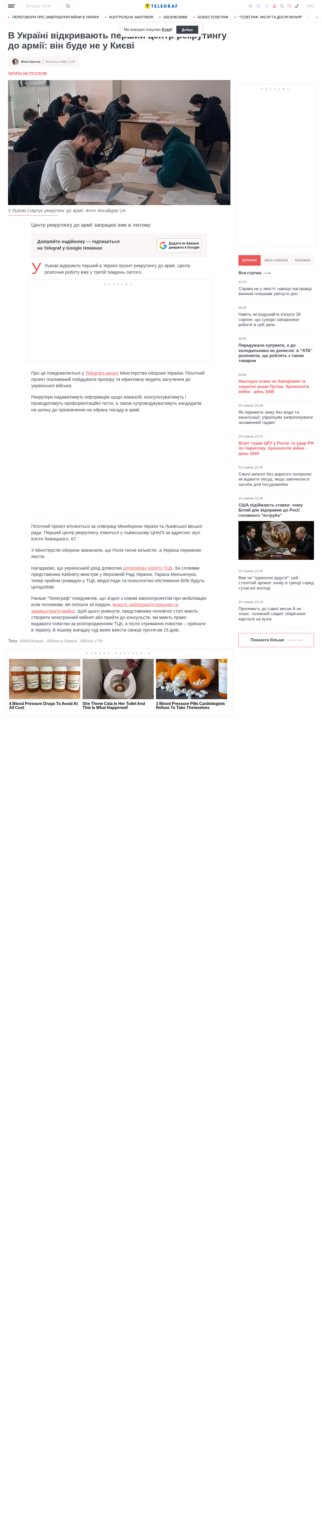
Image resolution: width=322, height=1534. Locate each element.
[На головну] (161, 6)
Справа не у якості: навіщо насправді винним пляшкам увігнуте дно (275, 291)
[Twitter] (282, 6)
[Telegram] (267, 6)
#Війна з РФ (91, 641)
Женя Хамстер (31, 61)
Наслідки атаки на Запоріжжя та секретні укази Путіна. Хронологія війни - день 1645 (273, 386)
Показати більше (267, 640)
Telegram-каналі (102, 373)
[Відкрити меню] (11, 6)
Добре (187, 30)
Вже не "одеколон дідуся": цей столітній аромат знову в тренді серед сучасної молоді (276, 583)
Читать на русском (27, 73)
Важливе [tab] (302, 260)
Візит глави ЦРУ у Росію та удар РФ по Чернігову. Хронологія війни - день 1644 (276, 448)
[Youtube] (274, 6)
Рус (310, 6)
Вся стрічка (249, 273)
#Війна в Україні (62, 641)
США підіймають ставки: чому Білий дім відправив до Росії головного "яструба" (270, 510)
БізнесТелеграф (213, 17)
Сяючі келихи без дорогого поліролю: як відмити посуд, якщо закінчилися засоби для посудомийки (275, 479)
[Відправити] (68, 6)
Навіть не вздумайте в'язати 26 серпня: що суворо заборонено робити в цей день (269, 319)
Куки (166, 29)
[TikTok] (297, 6)
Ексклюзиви (175, 17)
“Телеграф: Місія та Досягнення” (270, 17)
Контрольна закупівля (131, 17)
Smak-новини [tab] (276, 260)
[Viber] (258, 6)
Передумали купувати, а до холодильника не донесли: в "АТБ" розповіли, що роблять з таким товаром (275, 353)
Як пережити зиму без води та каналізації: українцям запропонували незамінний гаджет (275, 417)
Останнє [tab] (249, 260)
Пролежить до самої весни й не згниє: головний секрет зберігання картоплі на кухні (271, 613)
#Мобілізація (32, 641)
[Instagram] (289, 6)
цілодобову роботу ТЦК (147, 568)
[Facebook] (250, 6)
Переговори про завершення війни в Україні (55, 17)
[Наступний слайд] (317, 17)
